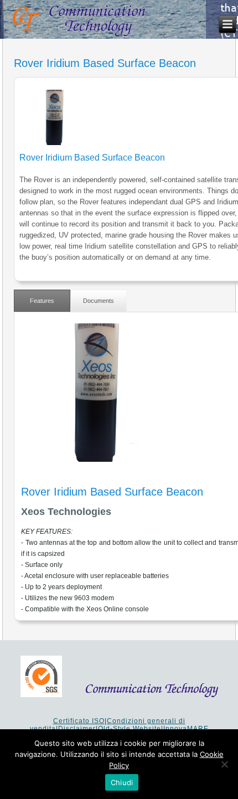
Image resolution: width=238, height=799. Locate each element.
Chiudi (122, 782)
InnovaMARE (186, 729)
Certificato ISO (79, 721)
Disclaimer (77, 729)
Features (42, 300)
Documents (98, 300)
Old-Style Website (129, 729)
